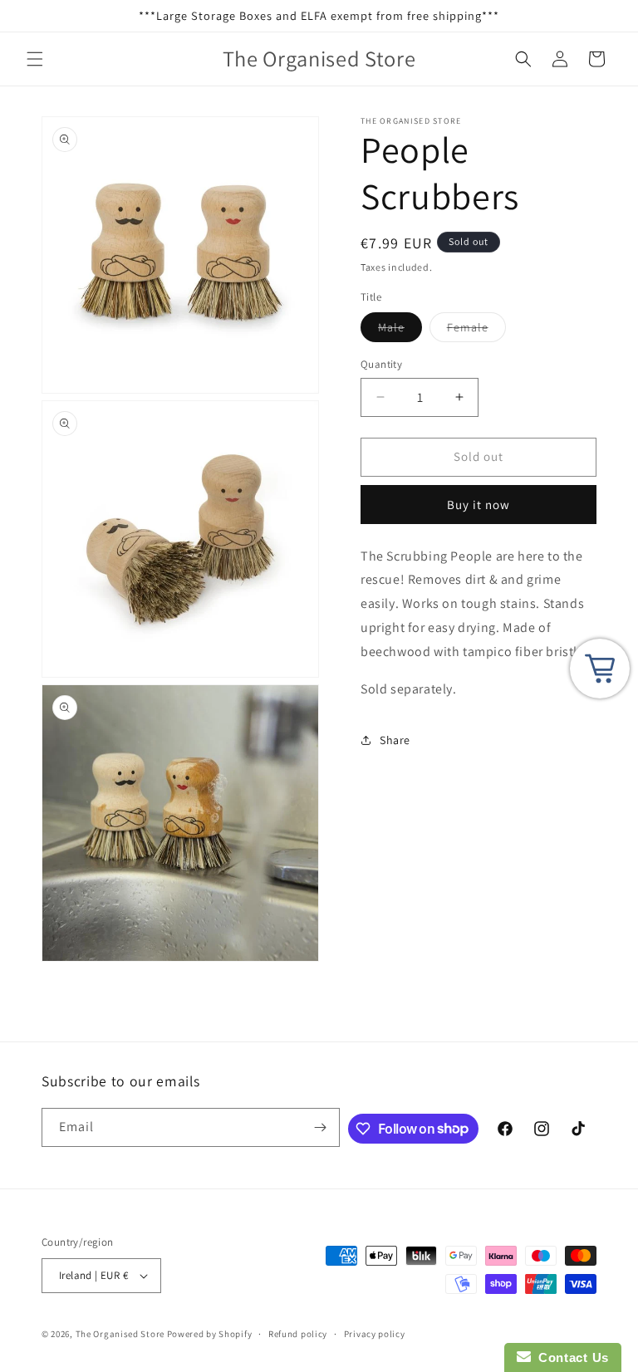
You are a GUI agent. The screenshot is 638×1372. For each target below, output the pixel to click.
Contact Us (570, 1357)
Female (476, 330)
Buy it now (478, 504)
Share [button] (395, 740)
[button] (35, 59)
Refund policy (297, 1334)
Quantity (381, 364)
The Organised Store (120, 1334)
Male (400, 330)
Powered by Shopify (210, 1334)
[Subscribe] (320, 1127)
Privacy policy (374, 1334)
